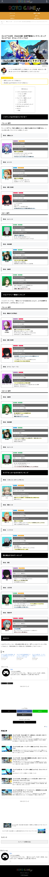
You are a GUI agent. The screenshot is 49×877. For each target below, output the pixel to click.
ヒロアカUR (4, 683)
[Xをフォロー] (11, 678)
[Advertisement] (24, 30)
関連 (19, 110)
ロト (11, 669)
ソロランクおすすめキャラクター (24, 91)
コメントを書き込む (24, 842)
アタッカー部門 (22, 93)
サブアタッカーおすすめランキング (25, 104)
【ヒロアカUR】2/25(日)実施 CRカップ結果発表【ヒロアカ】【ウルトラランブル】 (8, 656)
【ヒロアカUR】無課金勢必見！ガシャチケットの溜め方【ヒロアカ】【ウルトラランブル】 (23, 656)
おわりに (19, 108)
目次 (23, 89)
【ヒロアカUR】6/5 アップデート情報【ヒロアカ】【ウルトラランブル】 (38, 656)
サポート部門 (22, 95)
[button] (24, 714)
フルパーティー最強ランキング (24, 98)
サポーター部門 (22, 102)
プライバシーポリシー (24, 872)
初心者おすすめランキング (23, 106)
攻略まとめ (11, 683)
